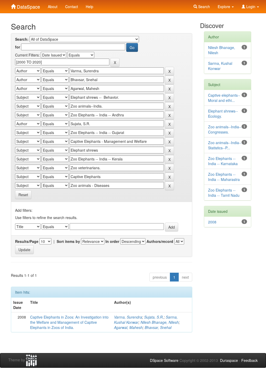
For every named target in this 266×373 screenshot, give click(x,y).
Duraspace (229, 360)
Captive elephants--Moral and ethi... (224, 98)
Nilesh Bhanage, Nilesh (160, 322)
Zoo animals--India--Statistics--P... (225, 145)
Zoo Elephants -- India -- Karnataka (223, 161)
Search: (22, 39)
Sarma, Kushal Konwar (220, 66)
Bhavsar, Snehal (158, 327)
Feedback (249, 360)
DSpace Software (164, 360)
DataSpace (28, 5)
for (17, 47)
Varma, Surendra (128, 317)
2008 (212, 221)
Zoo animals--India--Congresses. (225, 129)
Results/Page (26, 241)
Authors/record (160, 241)
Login (250, 6)
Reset (23, 194)
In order (112, 241)
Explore (224, 6)
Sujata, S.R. (154, 317)
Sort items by (68, 241)
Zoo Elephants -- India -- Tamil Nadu (224, 192)
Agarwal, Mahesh (128, 327)
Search (203, 6)
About (52, 6)
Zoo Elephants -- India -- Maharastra (224, 177)
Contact (71, 6)
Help (89, 6)
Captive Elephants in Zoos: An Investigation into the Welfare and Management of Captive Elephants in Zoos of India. (69, 322)
